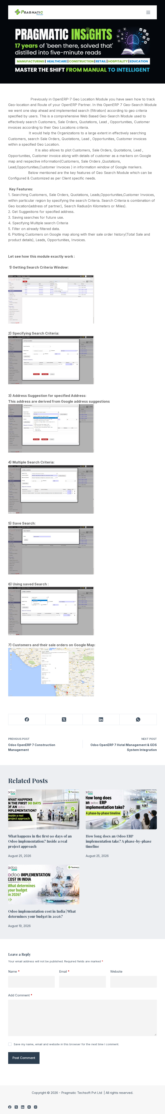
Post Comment (23, 1058)
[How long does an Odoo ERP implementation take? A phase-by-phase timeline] (121, 809)
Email (64, 971)
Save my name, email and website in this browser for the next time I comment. (66, 1044)
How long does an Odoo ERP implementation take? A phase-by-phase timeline (118, 841)
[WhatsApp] (138, 719)
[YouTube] (29, 1107)
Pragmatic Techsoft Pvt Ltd (82, 1093)
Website (116, 971)
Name (14, 971)
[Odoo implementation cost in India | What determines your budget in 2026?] (43, 885)
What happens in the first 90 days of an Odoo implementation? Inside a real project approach (40, 841)
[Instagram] (35, 1107)
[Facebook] (27, 719)
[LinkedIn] (101, 719)
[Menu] (148, 12)
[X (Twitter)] (64, 719)
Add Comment (20, 995)
